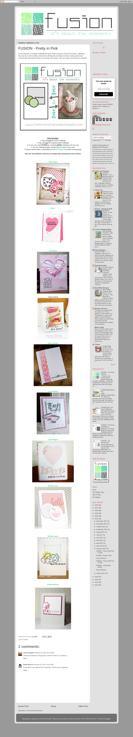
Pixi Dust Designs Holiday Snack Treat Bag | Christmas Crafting (108, 270)
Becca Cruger (53, 162)
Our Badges (96, 497)
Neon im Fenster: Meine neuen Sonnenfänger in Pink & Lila (104, 330)
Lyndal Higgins (53, 439)
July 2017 (99, 535)
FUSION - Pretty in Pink (103, 555)
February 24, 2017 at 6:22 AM (44, 653)
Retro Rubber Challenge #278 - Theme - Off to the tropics (108, 292)
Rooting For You (108, 191)
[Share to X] (47, 637)
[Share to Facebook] (49, 637)
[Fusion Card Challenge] (104, 47)
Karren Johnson (53, 343)
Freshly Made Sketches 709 (107, 347)
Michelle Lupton (53, 536)
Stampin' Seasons (101, 308)
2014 (97, 582)
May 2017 (99, 540)
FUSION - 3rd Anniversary (105, 441)
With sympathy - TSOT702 (108, 232)
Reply (25, 658)
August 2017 (100, 532)
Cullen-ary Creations (102, 171)
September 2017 (102, 529)
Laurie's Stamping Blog (103, 229)
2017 (97, 519)
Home (53, 706)
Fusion (25, 639)
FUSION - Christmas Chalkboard (108, 425)
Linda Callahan (53, 391)
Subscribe (103, 94)
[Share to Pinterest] (51, 637)
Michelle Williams (53, 584)
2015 (97, 579)
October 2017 (101, 527)
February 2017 (101, 548)
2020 (97, 510)
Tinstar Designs (100, 250)
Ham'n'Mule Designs (102, 288)
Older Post (83, 706)
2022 (97, 505)
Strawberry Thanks (106, 211)
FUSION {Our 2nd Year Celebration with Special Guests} (107, 409)
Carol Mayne (53, 251)
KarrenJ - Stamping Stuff (103, 209)
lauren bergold (28, 653)
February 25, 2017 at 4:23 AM (43, 664)
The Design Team (98, 492)
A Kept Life (98, 190)
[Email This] (43, 637)
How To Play (96, 495)
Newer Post (23, 706)
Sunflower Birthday (106, 173)
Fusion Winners (101, 558)
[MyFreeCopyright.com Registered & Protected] (103, 147)
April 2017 (99, 543)
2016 (97, 577)
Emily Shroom (28, 664)
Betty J (53, 208)
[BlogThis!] (45, 637)
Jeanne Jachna (53, 297)
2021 (97, 508)
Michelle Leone (53, 486)
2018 (97, 516)
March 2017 (100, 546)
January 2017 (101, 573)
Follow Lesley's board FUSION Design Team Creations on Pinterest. (102, 106)
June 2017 (100, 537)
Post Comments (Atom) (35, 710)
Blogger (107, 719)
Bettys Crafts (99, 327)
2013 (97, 585)
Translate (108, 140)
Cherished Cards (101, 265)
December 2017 (101, 521)
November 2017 (101, 524)
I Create (97, 344)
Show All (113, 364)
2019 (97, 513)
